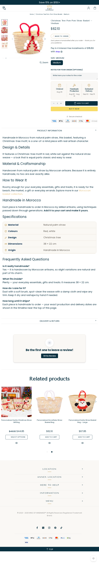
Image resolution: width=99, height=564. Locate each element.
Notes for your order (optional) (67, 70)
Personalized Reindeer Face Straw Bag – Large (16, 421)
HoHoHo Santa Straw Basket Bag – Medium (49, 421)
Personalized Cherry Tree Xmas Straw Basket (82, 421)
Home (32, 14)
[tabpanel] (16, 418)
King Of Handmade (49, 8)
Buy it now (74, 109)
